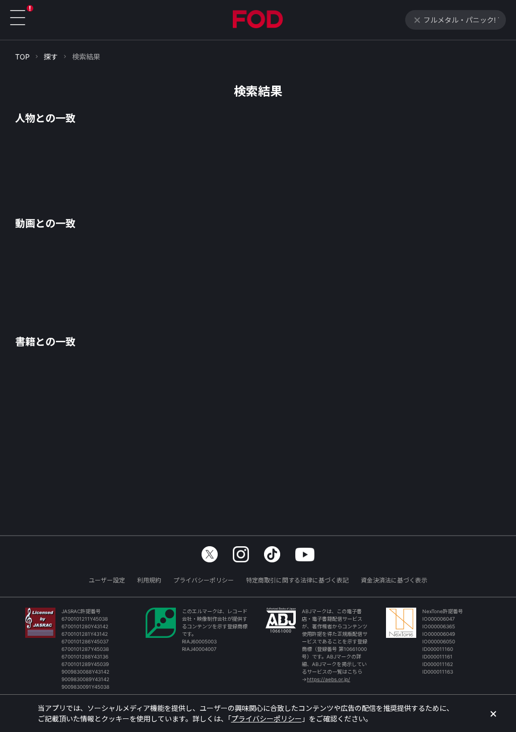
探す (51, 56)
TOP (22, 56)
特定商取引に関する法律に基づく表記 (297, 580)
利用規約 (149, 580)
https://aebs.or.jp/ (328, 679)
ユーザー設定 (107, 580)
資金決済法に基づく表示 (394, 580)
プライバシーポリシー (203, 580)
